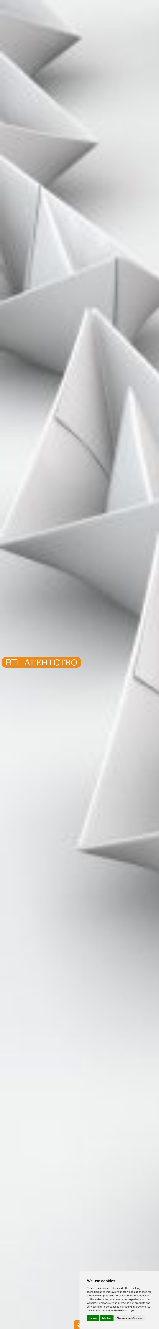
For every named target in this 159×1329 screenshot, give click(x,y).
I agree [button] (93, 1318)
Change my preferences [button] (129, 1318)
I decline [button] (106, 1318)
